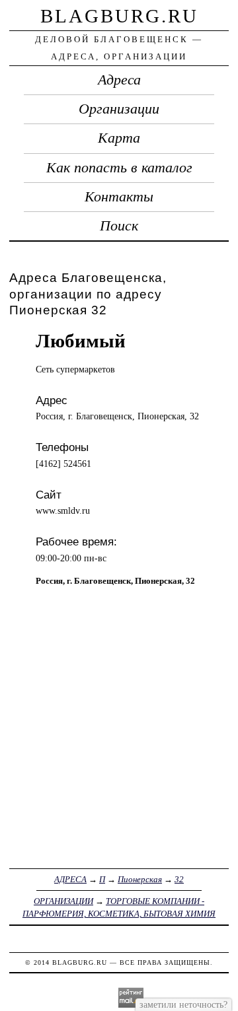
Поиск (119, 226)
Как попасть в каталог (119, 168)
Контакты (119, 197)
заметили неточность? (183, 1004)
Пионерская (140, 879)
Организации (119, 109)
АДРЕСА (70, 879)
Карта (119, 138)
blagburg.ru (119, 15)
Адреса (119, 80)
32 (179, 879)
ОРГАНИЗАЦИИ (63, 901)
